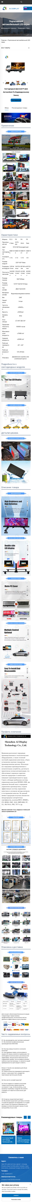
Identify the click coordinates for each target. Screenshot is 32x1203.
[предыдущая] (3, 83)
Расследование (16, 100)
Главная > (4, 40)
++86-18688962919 (6, 1174)
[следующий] (27, 83)
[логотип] (11, 8)
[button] (25, 1117)
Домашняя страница (9, 28)
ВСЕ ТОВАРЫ (5, 48)
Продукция (21, 28)
